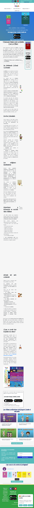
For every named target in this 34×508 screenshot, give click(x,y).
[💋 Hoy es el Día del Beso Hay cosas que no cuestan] (29, 475)
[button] (22, 60)
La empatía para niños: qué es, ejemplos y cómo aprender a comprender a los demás (7, 424)
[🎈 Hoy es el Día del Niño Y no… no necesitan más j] (10, 475)
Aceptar (21, 505)
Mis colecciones (17, 8)
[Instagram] (15, 1)
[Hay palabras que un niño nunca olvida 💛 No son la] (5, 475)
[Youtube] (18, 1)
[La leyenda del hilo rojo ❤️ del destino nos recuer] (19, 475)
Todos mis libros (7, 8)
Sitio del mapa (17, 502)
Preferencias (30, 505)
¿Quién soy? (17, 10)
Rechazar (25, 505)
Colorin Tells (26, 2)
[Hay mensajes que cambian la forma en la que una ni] (14, 475)
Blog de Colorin (26, 8)
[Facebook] (13, 1)
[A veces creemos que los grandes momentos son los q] (24, 475)
